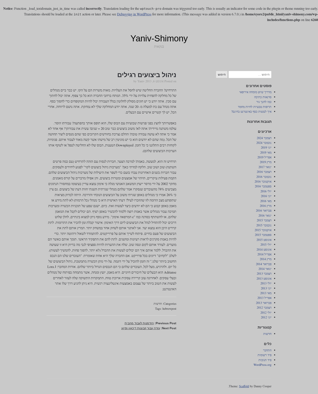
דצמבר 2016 (264, 172)
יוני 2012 (266, 317)
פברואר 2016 (263, 210)
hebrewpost (169, 308)
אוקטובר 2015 (263, 230)
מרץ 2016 (265, 206)
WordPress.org (262, 365)
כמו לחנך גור (263, 102)
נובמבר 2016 (263, 177)
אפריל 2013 (264, 298)
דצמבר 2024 (264, 138)
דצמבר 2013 (264, 273)
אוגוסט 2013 (264, 278)
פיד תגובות (265, 360)
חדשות (158, 304)
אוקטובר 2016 (263, 181)
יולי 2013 (265, 283)
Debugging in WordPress (134, 14)
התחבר (267, 350)
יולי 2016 (265, 191)
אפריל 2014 (264, 254)
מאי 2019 (265, 152)
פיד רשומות (264, 355)
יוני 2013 (266, 288)
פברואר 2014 (263, 264)
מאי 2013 (265, 293)
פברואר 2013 (263, 303)
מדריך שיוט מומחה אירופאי (255, 92)
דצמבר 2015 (264, 220)
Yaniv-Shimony (159, 38)
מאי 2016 (265, 201)
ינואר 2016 (265, 215)
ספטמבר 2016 (263, 186)
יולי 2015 (265, 244)
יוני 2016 (266, 196)
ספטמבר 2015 (263, 235)
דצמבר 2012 (264, 307)
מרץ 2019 (265, 162)
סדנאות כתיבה (262, 97)
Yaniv (141, 81)
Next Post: (148, 328)
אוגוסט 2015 (264, 240)
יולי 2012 (265, 312)
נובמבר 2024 (263, 143)
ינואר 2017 (265, 167)
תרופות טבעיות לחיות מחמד (254, 107)
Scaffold (244, 386)
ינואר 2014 (265, 269)
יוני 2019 (266, 147)
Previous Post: (150, 323)
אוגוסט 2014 (264, 249)
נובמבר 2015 (263, 225)
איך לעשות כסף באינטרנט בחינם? (251, 111)
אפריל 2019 (264, 157)
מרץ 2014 (265, 259)
